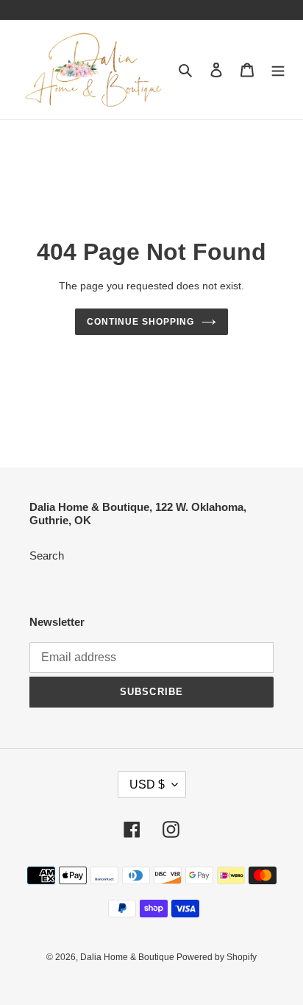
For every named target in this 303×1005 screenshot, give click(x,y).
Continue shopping (140, 322)
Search (46, 555)
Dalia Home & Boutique (128, 957)
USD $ (147, 784)
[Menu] (278, 69)
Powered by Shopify (217, 957)
